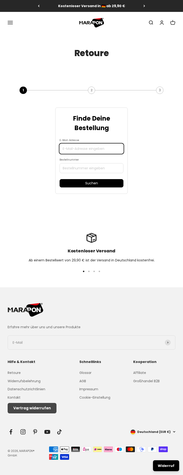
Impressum (88, 389)
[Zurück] (39, 6)
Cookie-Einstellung (94, 397)
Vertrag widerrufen (32, 408)
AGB (82, 381)
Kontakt (14, 397)
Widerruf (166, 465)
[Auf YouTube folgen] (47, 432)
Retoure (14, 372)
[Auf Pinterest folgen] (35, 432)
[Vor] (144, 6)
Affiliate (139, 372)
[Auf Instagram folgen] (23, 432)
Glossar (85, 372)
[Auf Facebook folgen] (11, 432)
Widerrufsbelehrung (24, 381)
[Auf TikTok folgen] (59, 432)
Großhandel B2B (146, 381)
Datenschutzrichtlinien (26, 389)
